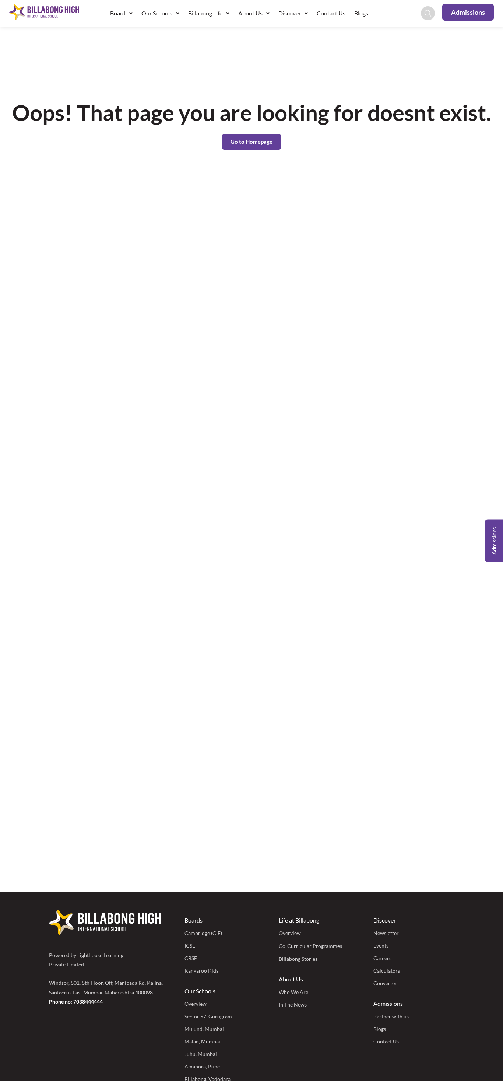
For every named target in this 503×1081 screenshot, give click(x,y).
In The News (293, 1004)
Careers (382, 958)
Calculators (386, 970)
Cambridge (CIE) (203, 933)
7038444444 (88, 1001)
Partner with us (391, 1016)
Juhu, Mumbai (200, 1054)
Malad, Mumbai (202, 1041)
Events (380, 945)
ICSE (189, 945)
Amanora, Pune (202, 1066)
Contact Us (331, 13)
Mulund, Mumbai (204, 1029)
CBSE (190, 958)
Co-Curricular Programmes (310, 946)
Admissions (388, 1003)
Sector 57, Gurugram (208, 1016)
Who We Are (293, 992)
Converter (385, 983)
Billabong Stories (298, 959)
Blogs (361, 13)
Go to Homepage (251, 141)
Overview (195, 1004)
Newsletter (386, 933)
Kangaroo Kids (201, 970)
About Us (291, 979)
